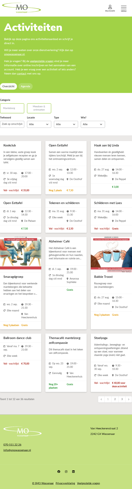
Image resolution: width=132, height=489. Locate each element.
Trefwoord (5, 118)
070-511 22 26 (12, 444)
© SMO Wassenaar (43, 483)
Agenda (25, 86)
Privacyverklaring (65, 483)
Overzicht (8, 86)
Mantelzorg (9, 108)
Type (56, 118)
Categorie (5, 100)
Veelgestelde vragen (88, 483)
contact (21, 73)
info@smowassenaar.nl (17, 450)
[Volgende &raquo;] (128, 399)
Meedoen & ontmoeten (39, 108)
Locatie (31, 118)
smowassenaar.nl (14, 54)
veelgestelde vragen (41, 61)
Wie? (83, 118)
